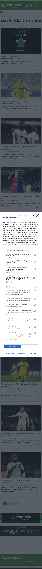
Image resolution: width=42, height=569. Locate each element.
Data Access (21, 353)
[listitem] (21, 251)
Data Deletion (10, 353)
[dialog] (21, 284)
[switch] (34, 255)
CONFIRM (12, 346)
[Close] (38, 216)
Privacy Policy (32, 353)
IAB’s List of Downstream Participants (23, 244)
